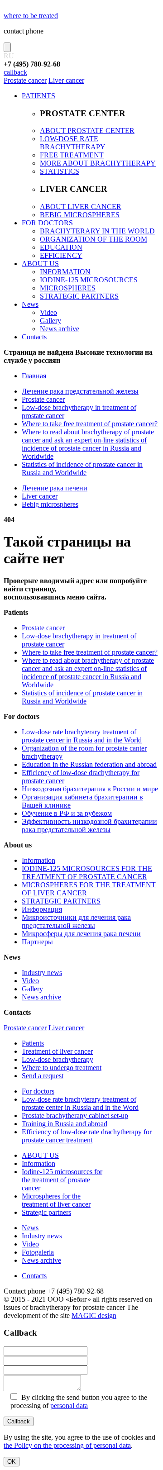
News (30, 304)
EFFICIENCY (61, 255)
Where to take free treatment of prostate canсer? (90, 424)
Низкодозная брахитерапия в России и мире (90, 789)
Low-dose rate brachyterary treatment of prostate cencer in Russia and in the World (82, 736)
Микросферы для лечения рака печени (81, 933)
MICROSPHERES (68, 288)
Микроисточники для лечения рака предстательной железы (76, 921)
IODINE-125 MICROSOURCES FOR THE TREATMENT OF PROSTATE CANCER (87, 872)
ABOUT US (40, 263)
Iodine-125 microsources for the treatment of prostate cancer (62, 1180)
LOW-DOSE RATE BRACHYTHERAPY (72, 143)
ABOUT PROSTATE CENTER (87, 130)
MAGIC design (94, 1315)
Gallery (50, 320)
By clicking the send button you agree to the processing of (78, 1401)
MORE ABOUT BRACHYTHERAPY (98, 163)
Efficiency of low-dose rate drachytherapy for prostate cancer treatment (87, 1136)
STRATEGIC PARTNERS (79, 296)
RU (9, 56)
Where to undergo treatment (61, 1067)
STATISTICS (59, 171)
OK (11, 1461)
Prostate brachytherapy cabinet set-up (75, 1115)
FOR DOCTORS (47, 223)
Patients (33, 1043)
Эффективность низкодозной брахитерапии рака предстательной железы (89, 825)
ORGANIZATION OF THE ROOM (93, 239)
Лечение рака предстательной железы (80, 391)
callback (15, 72)
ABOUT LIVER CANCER (80, 206)
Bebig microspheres (50, 504)
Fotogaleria (38, 1252)
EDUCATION (61, 247)
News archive (59, 329)
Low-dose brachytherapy (57, 1059)
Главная (34, 376)
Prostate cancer (25, 80)
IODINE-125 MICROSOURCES (89, 280)
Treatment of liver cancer (57, 1051)
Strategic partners (46, 1212)
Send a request (42, 1076)
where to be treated (31, 15)
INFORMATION (65, 272)
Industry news (42, 972)
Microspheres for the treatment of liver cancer (56, 1200)
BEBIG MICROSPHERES (80, 215)
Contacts (34, 337)
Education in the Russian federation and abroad (89, 764)
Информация (42, 909)
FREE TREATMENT (72, 155)
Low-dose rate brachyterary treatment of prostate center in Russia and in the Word (80, 1103)
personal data (69, 1405)
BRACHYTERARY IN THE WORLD (97, 231)
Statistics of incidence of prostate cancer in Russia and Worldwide (82, 468)
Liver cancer (66, 80)
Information (38, 860)
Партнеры (37, 942)
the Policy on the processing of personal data (67, 1445)
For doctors (38, 1091)
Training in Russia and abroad (64, 1123)
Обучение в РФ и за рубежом (67, 813)
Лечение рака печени (54, 488)
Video (48, 312)
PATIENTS (38, 96)
